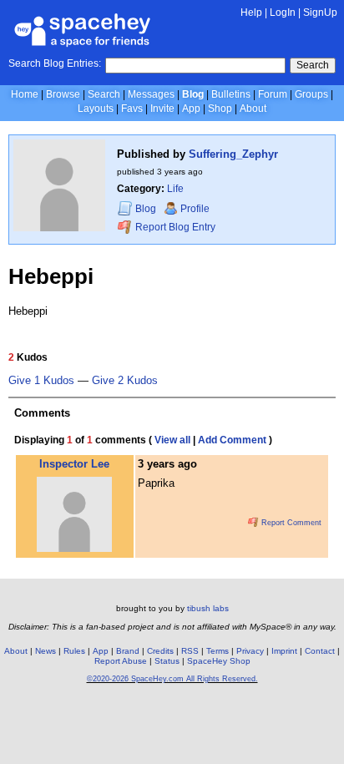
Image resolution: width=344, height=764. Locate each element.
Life (175, 189)
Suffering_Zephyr (233, 154)
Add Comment (232, 440)
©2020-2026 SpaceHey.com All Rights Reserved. (172, 679)
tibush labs (208, 608)
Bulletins (230, 94)
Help (251, 12)
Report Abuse (120, 660)
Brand (127, 650)
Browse (63, 94)
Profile (195, 209)
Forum (272, 94)
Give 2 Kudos (125, 381)
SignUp (320, 12)
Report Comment (290, 523)
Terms (217, 650)
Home (24, 94)
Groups (311, 94)
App (191, 108)
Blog (193, 94)
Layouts (96, 108)
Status (167, 660)
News (45, 650)
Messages (151, 94)
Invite (162, 108)
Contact (320, 650)
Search (312, 65)
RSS (190, 650)
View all (172, 440)
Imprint (284, 650)
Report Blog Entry (174, 227)
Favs (132, 108)
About (253, 108)
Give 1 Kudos (41, 381)
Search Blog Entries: (54, 63)
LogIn (283, 12)
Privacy (250, 650)
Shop (220, 108)
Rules (74, 650)
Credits (160, 650)
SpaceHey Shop (218, 660)
